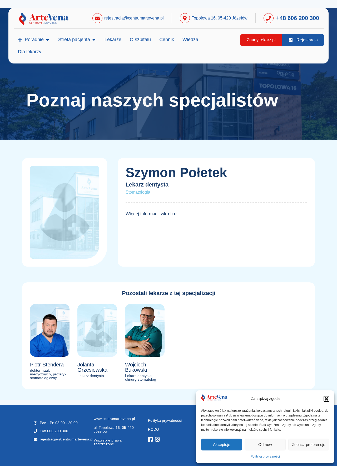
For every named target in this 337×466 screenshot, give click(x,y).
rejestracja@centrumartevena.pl (134, 18)
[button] (326, 398)
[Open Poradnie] (47, 39)
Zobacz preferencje (308, 444)
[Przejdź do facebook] (151, 440)
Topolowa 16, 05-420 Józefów (219, 18)
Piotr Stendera (47, 364)
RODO (153, 429)
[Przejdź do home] (50, 18)
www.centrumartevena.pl (114, 418)
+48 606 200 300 (297, 18)
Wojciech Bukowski (136, 367)
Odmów (265, 444)
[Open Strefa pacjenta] (93, 39)
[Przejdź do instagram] (158, 440)
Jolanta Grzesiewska (92, 367)
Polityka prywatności (265, 456)
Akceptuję (221, 444)
